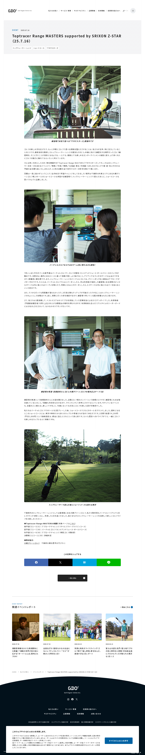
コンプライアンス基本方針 (59, 722)
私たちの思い (53, 11)
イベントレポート (38, 672)
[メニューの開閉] (133, 10)
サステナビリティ (80, 11)
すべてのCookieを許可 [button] (118, 740)
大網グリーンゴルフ (32, 543)
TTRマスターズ (52, 48)
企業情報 (92, 11)
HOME (14, 672)
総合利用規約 (74, 722)
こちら (72, 523)
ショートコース (38, 48)
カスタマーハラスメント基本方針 (106, 722)
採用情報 (101, 11)
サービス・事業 (66, 11)
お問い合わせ (96, 714)
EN (127, 10)
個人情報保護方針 (87, 722)
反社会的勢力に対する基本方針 (38, 722)
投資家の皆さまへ (114, 11)
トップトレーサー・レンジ (22, 48)
